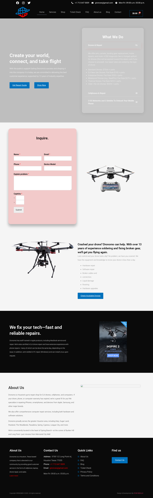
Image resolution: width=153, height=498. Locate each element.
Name (17, 154)
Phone (17, 164)
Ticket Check (75, 12)
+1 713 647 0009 (57, 464)
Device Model (50, 164)
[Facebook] (17, 3)
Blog (108, 12)
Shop (63, 12)
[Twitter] (29, 3)
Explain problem (21, 174)
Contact (118, 12)
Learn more (14, 476)
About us (97, 12)
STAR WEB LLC (138, 493)
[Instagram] (23, 3)
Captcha (18, 194)
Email (47, 154)
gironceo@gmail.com (59, 468)
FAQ (87, 12)
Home (41, 12)
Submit (19, 210)
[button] (113, 45)
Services (52, 12)
